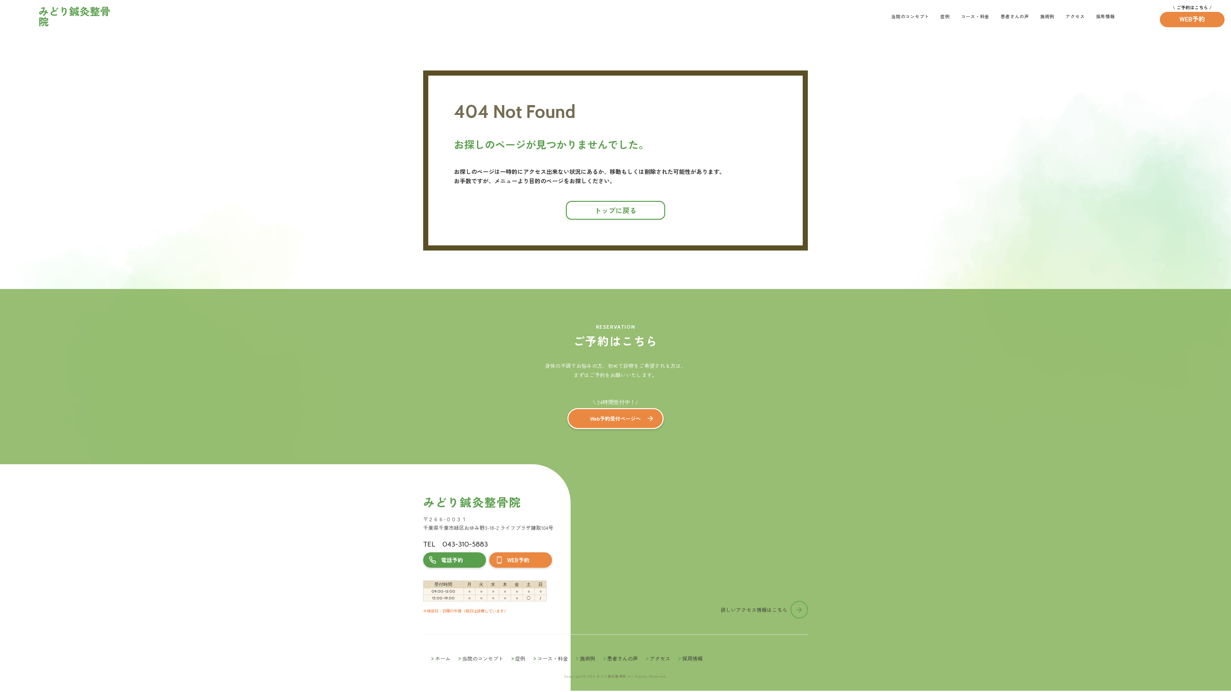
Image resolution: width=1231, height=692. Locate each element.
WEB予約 (1192, 18)
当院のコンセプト (910, 16)
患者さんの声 (1015, 16)
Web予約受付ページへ (615, 418)
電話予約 (452, 560)
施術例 (1047, 16)
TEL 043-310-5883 (455, 544)
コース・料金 (975, 16)
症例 (945, 16)
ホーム (442, 658)
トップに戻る (615, 210)
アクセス (1075, 16)
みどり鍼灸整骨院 (472, 501)
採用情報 (1105, 16)
